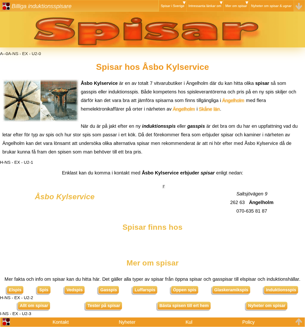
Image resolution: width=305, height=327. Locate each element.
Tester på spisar (103, 305)
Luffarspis (145, 289)
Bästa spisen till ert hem (184, 305)
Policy (248, 322)
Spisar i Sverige (172, 6)
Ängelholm (233, 100)
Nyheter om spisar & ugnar (271, 6)
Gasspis (108, 289)
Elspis (15, 289)
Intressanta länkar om (204, 6)
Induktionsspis (281, 289)
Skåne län (209, 109)
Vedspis (74, 289)
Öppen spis (184, 289)
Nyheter (127, 322)
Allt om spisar (34, 305)
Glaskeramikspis (231, 289)
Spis (43, 289)
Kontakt (61, 322)
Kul (189, 322)
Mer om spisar (236, 6)
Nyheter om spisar (266, 305)
